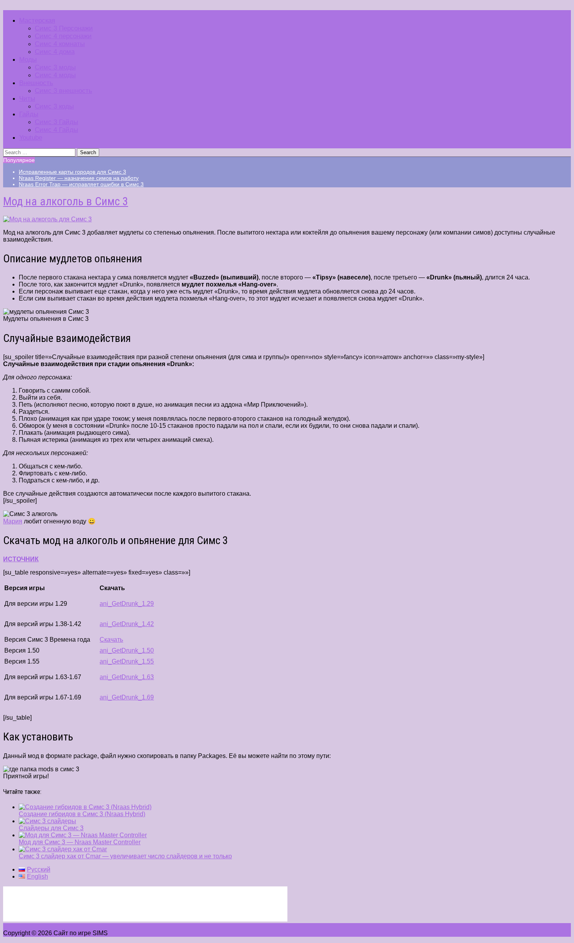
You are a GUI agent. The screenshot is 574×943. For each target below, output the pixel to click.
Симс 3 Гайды (56, 122)
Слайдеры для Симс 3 (51, 828)
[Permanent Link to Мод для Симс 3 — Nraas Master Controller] (83, 835)
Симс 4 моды (55, 75)
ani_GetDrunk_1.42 (127, 624)
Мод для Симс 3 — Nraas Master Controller (80, 842)
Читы (27, 98)
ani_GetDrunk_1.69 (127, 697)
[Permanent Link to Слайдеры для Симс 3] (47, 821)
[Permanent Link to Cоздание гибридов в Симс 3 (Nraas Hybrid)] (85, 807)
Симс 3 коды (54, 106)
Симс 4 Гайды (56, 129)
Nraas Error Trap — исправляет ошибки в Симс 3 (81, 184)
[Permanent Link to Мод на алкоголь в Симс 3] (47, 219)
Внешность (36, 83)
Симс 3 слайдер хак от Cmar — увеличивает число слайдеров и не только (125, 856)
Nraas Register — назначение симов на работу (79, 178)
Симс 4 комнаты (60, 44)
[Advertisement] (145, 904)
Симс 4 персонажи (63, 36)
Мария (12, 521)
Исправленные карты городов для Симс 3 (72, 172)
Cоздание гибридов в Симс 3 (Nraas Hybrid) (82, 814)
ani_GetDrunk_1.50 (127, 650)
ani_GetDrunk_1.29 (127, 603)
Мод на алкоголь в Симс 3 (65, 201)
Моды (28, 59)
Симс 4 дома (55, 51)
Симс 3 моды (55, 67)
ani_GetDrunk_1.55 (127, 661)
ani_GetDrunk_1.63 (127, 677)
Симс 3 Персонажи (64, 28)
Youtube (30, 137)
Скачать (111, 639)
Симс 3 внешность (63, 90)
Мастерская (37, 20)
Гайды (28, 114)
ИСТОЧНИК (21, 559)
